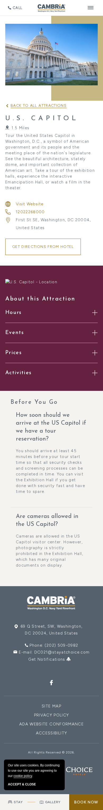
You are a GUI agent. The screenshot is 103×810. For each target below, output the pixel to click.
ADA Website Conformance (51, 724)
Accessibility (51, 733)
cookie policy (22, 776)
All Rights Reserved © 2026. (51, 752)
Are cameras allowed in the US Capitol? (47, 520)
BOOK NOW (86, 802)
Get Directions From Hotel (43, 246)
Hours (13, 312)
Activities (18, 373)
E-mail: (54, 652)
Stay (18, 802)
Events (14, 332)
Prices (13, 352)
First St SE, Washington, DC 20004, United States (53, 223)
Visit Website (30, 204)
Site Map (51, 706)
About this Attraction (40, 299)
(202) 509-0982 (61, 645)
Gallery (53, 802)
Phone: (54, 645)
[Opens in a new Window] (51, 683)
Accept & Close (22, 784)
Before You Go (34, 402)
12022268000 (30, 212)
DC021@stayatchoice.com (62, 652)
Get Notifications (47, 659)
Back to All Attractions (39, 105)
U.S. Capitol (41, 118)
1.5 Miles (20, 128)
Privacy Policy (51, 715)
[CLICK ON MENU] (91, 7)
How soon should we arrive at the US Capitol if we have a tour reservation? (51, 427)
